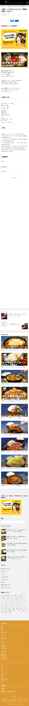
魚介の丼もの (3, 646)
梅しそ (5, 610)
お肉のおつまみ (4, 654)
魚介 (2, 612)
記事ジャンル (5, 587)
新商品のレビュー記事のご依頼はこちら (8, 691)
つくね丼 (8, 597)
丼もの (4, 571)
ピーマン (17, 14)
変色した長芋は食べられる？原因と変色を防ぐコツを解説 (17, 550)
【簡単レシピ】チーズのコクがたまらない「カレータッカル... (14, 350)
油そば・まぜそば (4, 679)
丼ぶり (3, 608)
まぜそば (16, 597)
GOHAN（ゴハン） (6, 698)
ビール (15, 603)
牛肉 (2, 629)
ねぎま (12, 597)
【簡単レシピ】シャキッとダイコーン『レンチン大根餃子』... (14, 367)
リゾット (23, 606)
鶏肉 (2, 626)
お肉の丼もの (3, 645)
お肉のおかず (4, 13)
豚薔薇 (20, 14)
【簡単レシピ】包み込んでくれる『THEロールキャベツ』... (13, 468)
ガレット (20, 599)
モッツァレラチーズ (5, 606)
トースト (24, 601)
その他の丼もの (4, 648)
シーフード (7, 601)
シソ (2, 601)
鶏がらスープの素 (8, 612)
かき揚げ (20, 595)
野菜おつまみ (3, 655)
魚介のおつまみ (4, 658)
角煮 (23, 610)
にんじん (23, 14)
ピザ (2, 664)
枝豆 (24, 608)
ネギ (2, 603)
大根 (13, 608)
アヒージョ (4, 599)
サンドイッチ (3, 667)
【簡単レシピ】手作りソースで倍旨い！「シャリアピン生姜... (14, 451)
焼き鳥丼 (9, 610)
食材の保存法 (5, 585)
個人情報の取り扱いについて (12, 700)
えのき (3, 595)
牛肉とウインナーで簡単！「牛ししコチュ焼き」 (11, 417)
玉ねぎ (14, 14)
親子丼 (19, 610)
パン (3, 574)
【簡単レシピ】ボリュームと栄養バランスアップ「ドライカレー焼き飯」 (17, 530)
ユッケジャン (12, 606)
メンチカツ (20, 603)
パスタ (2, 676)
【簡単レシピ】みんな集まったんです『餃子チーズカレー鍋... (14, 400)
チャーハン (3, 636)
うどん (2, 678)
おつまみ (4, 579)
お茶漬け (15, 595)
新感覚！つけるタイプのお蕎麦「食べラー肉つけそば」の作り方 (17, 537)
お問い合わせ (3, 688)
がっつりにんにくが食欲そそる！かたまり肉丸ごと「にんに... (14, 434)
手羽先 (21, 608)
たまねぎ (3, 597)
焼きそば (2, 674)
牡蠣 (13, 610)
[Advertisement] (14, 245)
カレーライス (3, 634)
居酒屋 (17, 608)
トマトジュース (19, 601)
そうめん (2, 673)
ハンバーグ (11, 603)
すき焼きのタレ (5, 14)
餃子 (26, 610)
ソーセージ (12, 601)
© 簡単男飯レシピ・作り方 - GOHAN (14, 704)
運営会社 (2, 690)
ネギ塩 (6, 603)
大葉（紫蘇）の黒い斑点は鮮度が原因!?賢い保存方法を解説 (17, 544)
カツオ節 (16, 599)
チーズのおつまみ (4, 657)
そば (24, 595)
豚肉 (8, 13)
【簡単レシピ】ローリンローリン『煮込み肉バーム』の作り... (14, 485)
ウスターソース (10, 599)
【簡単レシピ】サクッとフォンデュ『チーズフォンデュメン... (14, 383)
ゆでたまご (22, 597)
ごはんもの (5, 576)
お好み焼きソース (9, 595)
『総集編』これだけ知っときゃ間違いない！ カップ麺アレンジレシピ (16, 557)
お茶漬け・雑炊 (4, 638)
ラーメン (18, 606)
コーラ (25, 599)
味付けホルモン (8, 608)
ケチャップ (10, 14)
